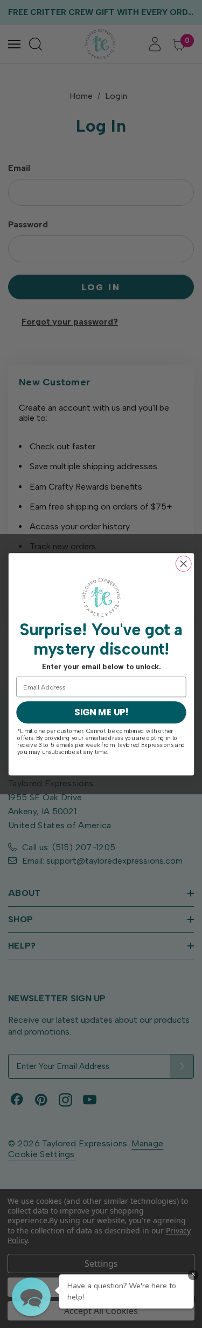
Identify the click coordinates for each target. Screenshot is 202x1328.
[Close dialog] (183, 563)
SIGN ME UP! (101, 712)
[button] (31, 1296)
